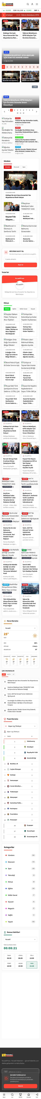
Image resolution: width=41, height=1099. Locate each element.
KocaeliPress (8, 423)
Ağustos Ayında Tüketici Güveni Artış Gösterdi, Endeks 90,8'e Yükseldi (22, 710)
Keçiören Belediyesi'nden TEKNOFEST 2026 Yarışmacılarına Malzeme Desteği (9, 497)
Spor (24, 167)
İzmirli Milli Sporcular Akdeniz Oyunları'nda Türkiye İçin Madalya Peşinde (30, 568)
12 (23, 113)
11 (20, 113)
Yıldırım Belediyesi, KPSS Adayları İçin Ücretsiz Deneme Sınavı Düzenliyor (19, 57)
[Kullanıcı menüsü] (32, 4)
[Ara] (28, 4)
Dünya (7, 309)
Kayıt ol (20, 265)
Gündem (7, 167)
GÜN (4, 674)
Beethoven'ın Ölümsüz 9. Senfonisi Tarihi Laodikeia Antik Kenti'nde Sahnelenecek (30, 497)
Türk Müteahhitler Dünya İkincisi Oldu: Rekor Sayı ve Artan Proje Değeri (10, 602)
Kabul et (20, 1086)
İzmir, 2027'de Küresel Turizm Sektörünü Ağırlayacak (28, 531)
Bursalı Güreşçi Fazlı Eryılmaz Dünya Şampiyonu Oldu (10, 461)
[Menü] (37, 4)
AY (13, 674)
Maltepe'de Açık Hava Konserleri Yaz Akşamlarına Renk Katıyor (10, 429)
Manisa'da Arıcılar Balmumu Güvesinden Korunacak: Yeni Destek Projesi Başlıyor (9, 533)
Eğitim (14, 309)
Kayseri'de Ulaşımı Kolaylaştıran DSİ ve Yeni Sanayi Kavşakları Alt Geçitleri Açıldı (30, 463)
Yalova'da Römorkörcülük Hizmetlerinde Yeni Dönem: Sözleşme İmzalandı (29, 603)
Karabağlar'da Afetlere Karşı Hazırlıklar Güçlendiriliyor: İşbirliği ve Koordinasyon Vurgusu (20, 703)
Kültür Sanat (23, 309)
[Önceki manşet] (4, 111)
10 (37, 67)
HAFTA (8, 674)
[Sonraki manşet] (36, 111)
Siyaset (33, 309)
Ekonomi (16, 167)
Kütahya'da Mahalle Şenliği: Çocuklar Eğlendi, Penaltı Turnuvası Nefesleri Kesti (10, 569)
